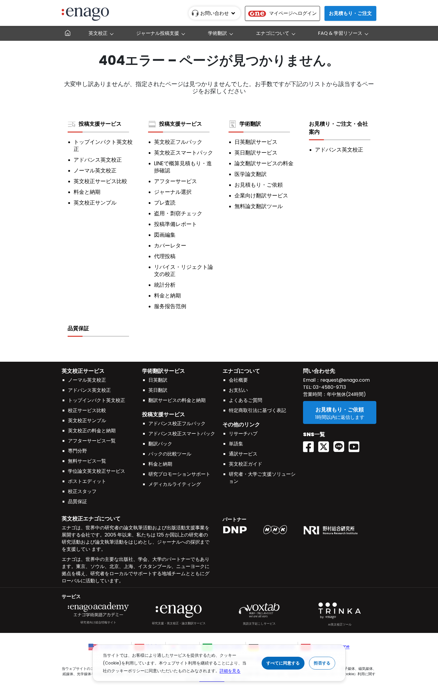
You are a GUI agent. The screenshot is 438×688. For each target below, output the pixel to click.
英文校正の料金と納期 (92, 430)
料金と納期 (87, 192)
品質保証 (78, 328)
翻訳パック (160, 443)
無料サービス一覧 (87, 461)
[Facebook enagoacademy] (310, 444)
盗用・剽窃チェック (178, 213)
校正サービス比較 (87, 410)
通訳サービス (243, 453)
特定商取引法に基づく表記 (257, 410)
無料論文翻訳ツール (258, 206)
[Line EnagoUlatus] (341, 444)
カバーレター (170, 245)
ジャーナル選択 (173, 192)
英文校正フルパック (178, 142)
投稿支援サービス (100, 123)
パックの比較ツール (169, 453)
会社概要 (238, 380)
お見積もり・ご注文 (350, 13)
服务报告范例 (170, 306)
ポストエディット (87, 481)
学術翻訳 (250, 123)
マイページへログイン (293, 13)
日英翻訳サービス (255, 142)
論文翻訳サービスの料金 (263, 163)
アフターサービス (175, 181)
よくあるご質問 (245, 400)
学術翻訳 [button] (217, 33)
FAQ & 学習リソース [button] (340, 33)
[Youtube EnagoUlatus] (356, 444)
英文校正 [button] (98, 33)
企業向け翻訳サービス (261, 195)
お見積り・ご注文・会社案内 (338, 127)
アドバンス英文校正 (98, 159)
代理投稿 (164, 256)
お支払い (238, 390)
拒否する (322, 663)
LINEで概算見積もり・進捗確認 (183, 167)
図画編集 (164, 234)
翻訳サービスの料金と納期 (177, 400)
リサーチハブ (243, 433)
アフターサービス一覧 (92, 440)
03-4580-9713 (329, 387)
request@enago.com (345, 380)
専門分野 (77, 450)
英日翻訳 (157, 390)
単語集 (236, 443)
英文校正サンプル (95, 202)
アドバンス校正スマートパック (181, 433)
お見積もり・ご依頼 (258, 184)
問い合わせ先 (319, 371)
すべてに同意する (283, 663)
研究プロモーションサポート (179, 474)
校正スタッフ (82, 491)
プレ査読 (164, 202)
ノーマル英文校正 (95, 170)
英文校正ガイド (245, 464)
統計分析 (164, 284)
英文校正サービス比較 (100, 181)
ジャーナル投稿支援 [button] (157, 33)
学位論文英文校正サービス (96, 471)
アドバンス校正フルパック (177, 423)
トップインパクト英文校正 (103, 145)
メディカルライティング (174, 484)
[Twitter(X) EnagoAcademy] (325, 444)
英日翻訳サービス (255, 152)
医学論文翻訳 (250, 174)
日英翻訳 (157, 380)
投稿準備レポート (175, 224)
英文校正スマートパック (183, 152)
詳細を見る (230, 671)
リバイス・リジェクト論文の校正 (183, 270)
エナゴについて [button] (272, 33)
